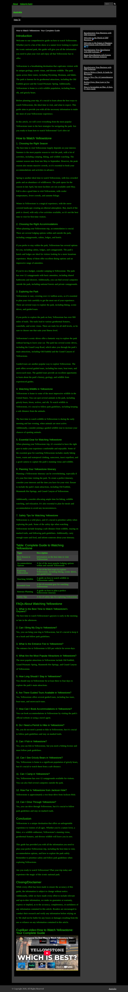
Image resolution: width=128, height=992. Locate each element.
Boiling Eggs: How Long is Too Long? (97, 83)
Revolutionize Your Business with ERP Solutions (97, 34)
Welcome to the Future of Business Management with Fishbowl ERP (98, 44)
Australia (17, 12)
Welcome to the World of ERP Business (96, 39)
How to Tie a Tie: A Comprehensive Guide (98, 78)
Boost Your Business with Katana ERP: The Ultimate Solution (97, 56)
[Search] (114, 3)
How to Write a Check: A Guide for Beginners (98, 73)
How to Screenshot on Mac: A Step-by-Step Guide (98, 88)
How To (17, 20)
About (15, 4)
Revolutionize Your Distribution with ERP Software (97, 51)
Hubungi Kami (26, 4)
